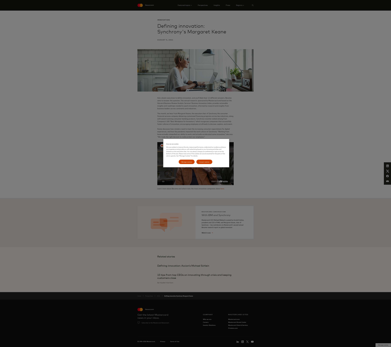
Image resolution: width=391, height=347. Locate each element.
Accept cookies (204, 162)
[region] (196, 153)
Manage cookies (186, 162)
